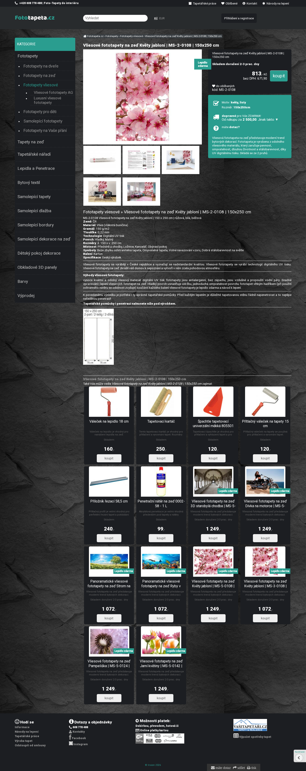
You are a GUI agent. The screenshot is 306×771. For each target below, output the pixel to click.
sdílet (241, 768)
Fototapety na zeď (39, 75)
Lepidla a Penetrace (36, 168)
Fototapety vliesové (41, 85)
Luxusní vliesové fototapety (47, 100)
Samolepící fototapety (43, 121)
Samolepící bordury (35, 225)
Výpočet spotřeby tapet (255, 736)
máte (231, 127)
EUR (162, 18)
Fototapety (27, 56)
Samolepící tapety (34, 196)
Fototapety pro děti (40, 111)
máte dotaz (223, 768)
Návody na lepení (277, 3)
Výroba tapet (23, 741)
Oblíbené (231, 3)
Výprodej (25, 295)
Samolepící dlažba (34, 210)
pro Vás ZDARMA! (250, 118)
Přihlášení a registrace (239, 18)
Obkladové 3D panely (37, 267)
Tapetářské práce (204, 3)
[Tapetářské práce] (250, 730)
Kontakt (251, 3)
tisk (253, 768)
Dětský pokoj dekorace (38, 253)
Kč (156, 18)
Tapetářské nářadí (34, 154)
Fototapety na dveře (41, 66)
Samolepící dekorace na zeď (43, 239)
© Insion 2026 (153, 765)
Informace (22, 727)
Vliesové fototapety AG (53, 92)
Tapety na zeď (30, 142)
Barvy (22, 281)
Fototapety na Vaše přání (45, 130)
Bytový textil (28, 182)
